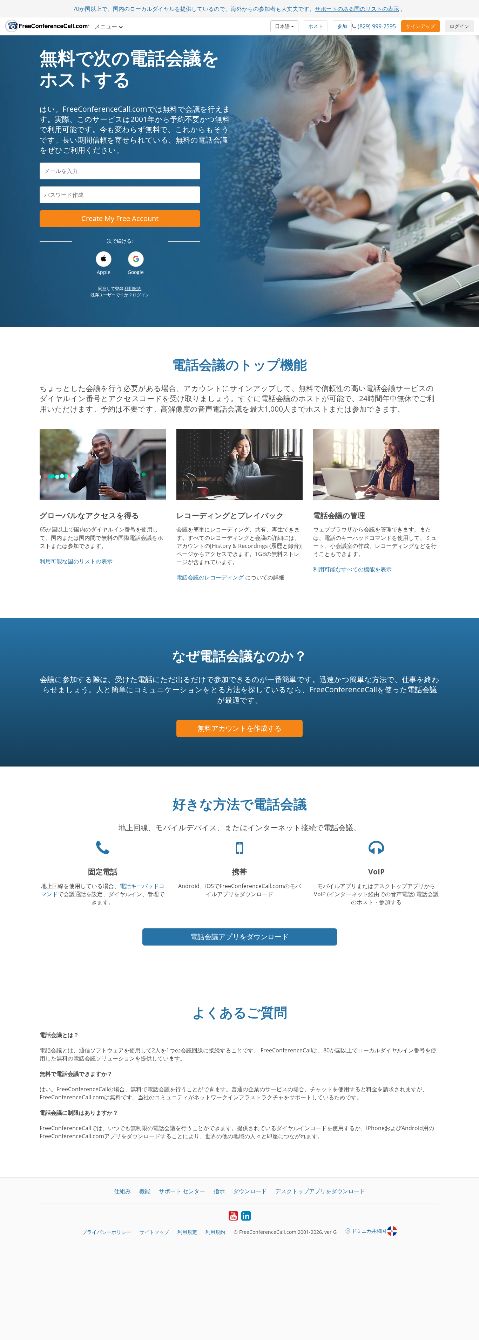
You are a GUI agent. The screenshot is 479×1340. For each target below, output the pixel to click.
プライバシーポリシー (106, 1232)
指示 (219, 1191)
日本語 (283, 26)
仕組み (122, 1191)
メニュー (107, 26)
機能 (144, 1191)
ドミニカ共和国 (369, 1231)
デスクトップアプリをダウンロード (320, 1191)
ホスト (315, 26)
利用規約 (132, 288)
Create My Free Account (119, 218)
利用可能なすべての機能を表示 (352, 569)
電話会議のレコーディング (210, 577)
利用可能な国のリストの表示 (76, 561)
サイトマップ (154, 1232)
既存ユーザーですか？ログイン (119, 295)
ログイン (459, 26)
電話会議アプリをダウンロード (239, 936)
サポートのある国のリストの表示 (357, 9)
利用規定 (187, 1232)
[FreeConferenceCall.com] (47, 26)
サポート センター (182, 1191)
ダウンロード (250, 1191)
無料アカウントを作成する (239, 728)
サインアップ (420, 26)
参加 (342, 26)
